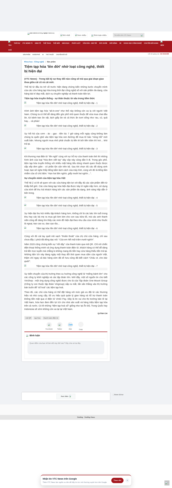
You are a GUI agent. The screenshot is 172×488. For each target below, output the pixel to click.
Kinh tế (38, 43)
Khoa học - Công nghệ (34, 62)
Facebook (49, 329)
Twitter (59, 329)
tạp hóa (37, 318)
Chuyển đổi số (61, 54)
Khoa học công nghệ (133, 43)
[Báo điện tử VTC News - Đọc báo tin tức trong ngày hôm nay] (41, 36)
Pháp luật (76, 43)
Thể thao (47, 43)
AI (43, 54)
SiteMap (80, 417)
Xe (120, 43)
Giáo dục (66, 43)
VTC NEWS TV (27, 43)
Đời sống (113, 43)
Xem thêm (65, 396)
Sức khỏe (103, 43)
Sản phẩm (26, 54)
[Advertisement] (131, 97)
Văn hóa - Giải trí (90, 43)
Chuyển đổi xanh (151, 43)
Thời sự (17, 43)
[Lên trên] (166, 482)
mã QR (28, 318)
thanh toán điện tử (51, 318)
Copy (81, 329)
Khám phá (36, 54)
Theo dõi (117, 480)
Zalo (70, 329)
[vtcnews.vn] (49, 324)
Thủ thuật (50, 54)
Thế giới (56, 43)
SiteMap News (89, 417)
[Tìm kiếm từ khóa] (142, 35)
